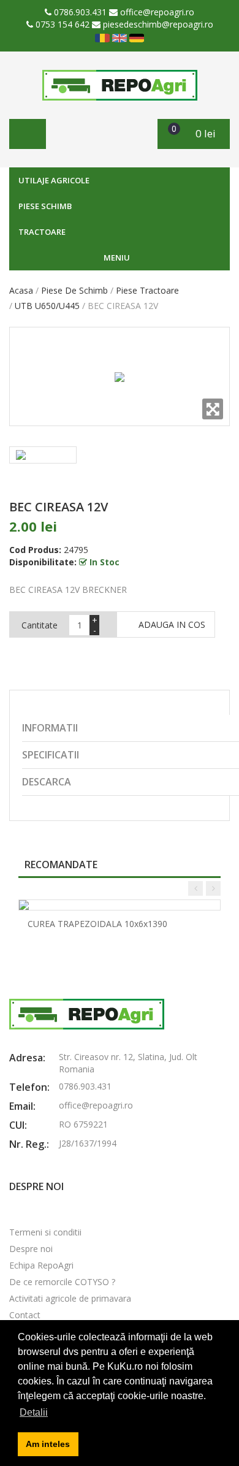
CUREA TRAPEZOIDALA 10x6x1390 (97, 924)
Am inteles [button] (48, 1444)
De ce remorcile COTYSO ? (62, 1282)
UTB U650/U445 (47, 305)
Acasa (21, 290)
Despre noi (31, 1248)
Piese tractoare (147, 290)
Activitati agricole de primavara (70, 1298)
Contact (24, 1315)
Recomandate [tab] (61, 864)
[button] (193, 134)
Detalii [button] (34, 1412)
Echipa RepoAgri (41, 1265)
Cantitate (39, 625)
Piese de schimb (74, 290)
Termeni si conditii (45, 1232)
